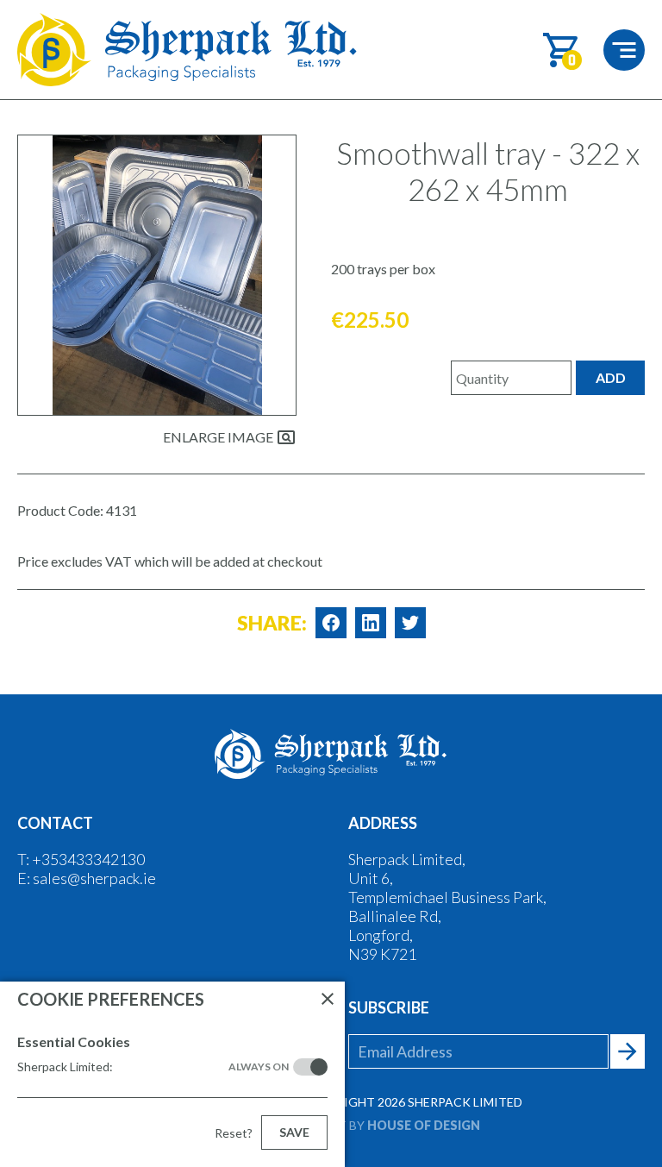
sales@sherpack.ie (94, 878)
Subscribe (388, 1007)
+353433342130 (88, 859)
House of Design (423, 1125)
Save (294, 1132)
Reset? (234, 1133)
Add (611, 377)
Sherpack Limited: (153, 1066)
